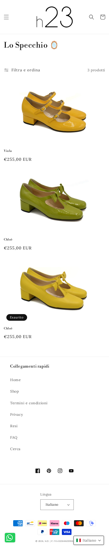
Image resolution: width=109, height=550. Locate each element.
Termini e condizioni (29, 403)
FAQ (13, 437)
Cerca (15, 449)
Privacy (16, 414)
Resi (13, 426)
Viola (8, 151)
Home (15, 380)
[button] (6, 17)
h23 (47, 541)
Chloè (8, 240)
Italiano (52, 504)
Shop (14, 391)
